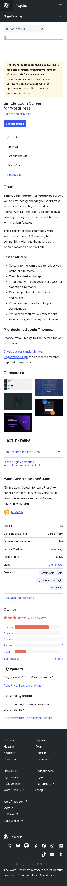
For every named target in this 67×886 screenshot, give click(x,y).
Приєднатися (44, 771)
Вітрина (40, 740)
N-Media (25, 114)
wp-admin (56, 587)
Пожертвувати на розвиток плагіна (28, 718)
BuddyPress (13, 821)
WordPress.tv (14, 790)
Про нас (9, 740)
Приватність (12, 759)
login (59, 573)
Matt (9, 808)
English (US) (56, 564)
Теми (38, 746)
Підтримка (14, 174)
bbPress (11, 814)
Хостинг (9, 753)
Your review (11, 658)
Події (39, 777)
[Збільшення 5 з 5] (58, 403)
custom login (47, 573)
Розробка (14, 165)
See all (59, 658)
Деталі (12, 137)
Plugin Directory (13, 16)
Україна (17, 837)
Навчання (10, 771)
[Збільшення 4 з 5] (58, 383)
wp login (57, 580)
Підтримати (45, 783)
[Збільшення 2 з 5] (27, 398)
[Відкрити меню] (61, 5)
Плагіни (40, 753)
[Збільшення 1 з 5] (27, 383)
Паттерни (42, 759)
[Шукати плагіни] (41, 28)
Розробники (12, 783)
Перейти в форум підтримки (23, 685)
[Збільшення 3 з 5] (27, 418)
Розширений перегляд (19, 598)
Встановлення (17, 156)
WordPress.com (16, 801)
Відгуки (12, 147)
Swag (40, 790)
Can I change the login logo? (22, 452)
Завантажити (15, 123)
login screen (43, 580)
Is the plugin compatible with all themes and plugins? (22, 463)
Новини (9, 746)
